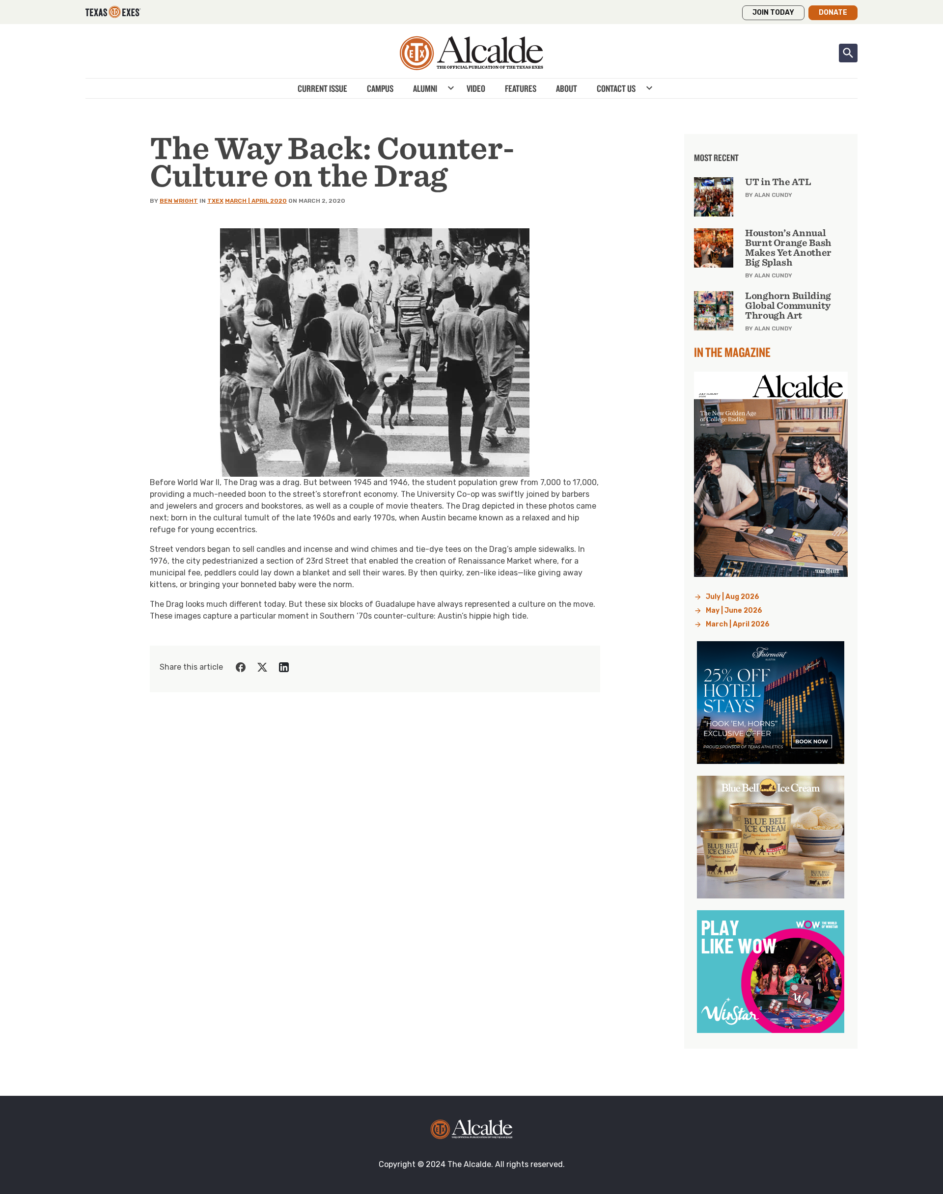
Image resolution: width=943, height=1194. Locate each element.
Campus (380, 88)
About (566, 88)
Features (520, 88)
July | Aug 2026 (732, 597)
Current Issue (322, 88)
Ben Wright (179, 200)
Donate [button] (833, 12)
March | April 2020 (256, 200)
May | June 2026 (734, 610)
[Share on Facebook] (241, 667)
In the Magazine (732, 352)
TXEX (215, 200)
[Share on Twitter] (262, 667)
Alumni (425, 88)
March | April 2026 (738, 624)
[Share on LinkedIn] (284, 667)
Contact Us (616, 88)
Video (476, 88)
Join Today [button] (773, 12)
